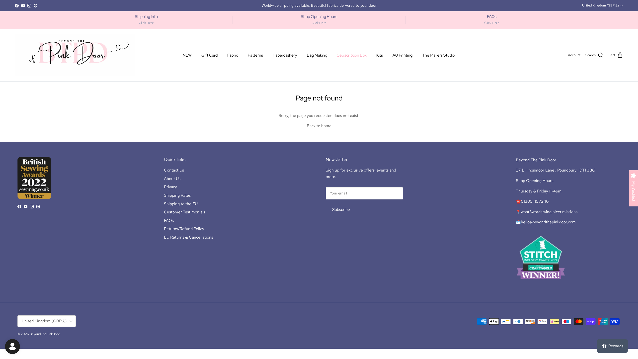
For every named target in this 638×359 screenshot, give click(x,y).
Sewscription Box (352, 55)
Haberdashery (285, 55)
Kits (379, 55)
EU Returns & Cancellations (188, 237)
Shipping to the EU (181, 203)
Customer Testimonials (184, 212)
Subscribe (341, 209)
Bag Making (317, 55)
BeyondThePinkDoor (45, 334)
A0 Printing (402, 55)
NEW (187, 55)
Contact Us (174, 170)
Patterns (255, 55)
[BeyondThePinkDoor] (75, 55)
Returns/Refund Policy (184, 228)
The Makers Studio (438, 55)
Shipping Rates (177, 195)
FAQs (169, 220)
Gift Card (209, 55)
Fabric (232, 55)
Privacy (170, 186)
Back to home (319, 125)
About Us (172, 178)
